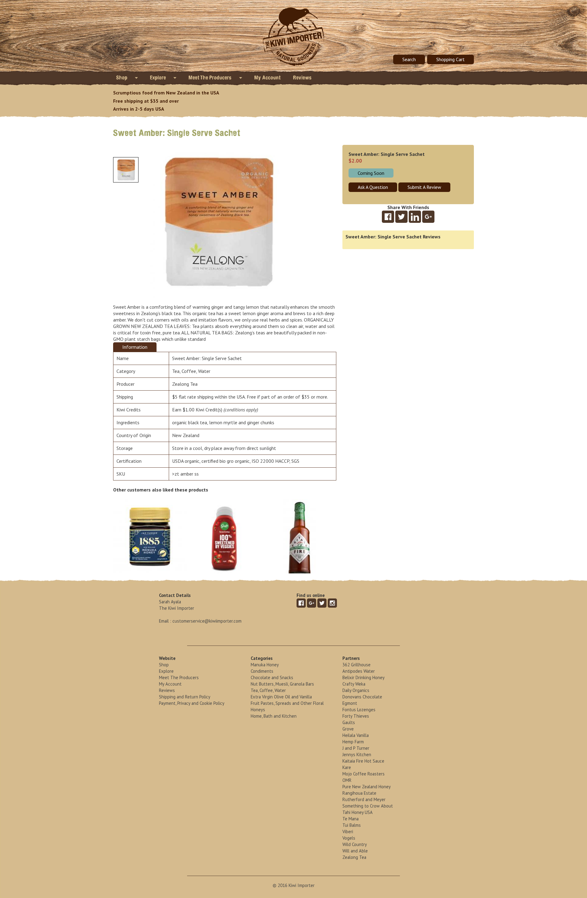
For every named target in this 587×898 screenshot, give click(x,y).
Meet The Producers (211, 77)
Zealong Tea (185, 384)
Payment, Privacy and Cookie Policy (191, 703)
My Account (267, 77)
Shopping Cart (450, 59)
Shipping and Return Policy (184, 697)
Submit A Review (424, 187)
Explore (158, 77)
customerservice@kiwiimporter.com (207, 621)
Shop (122, 77)
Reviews (302, 77)
